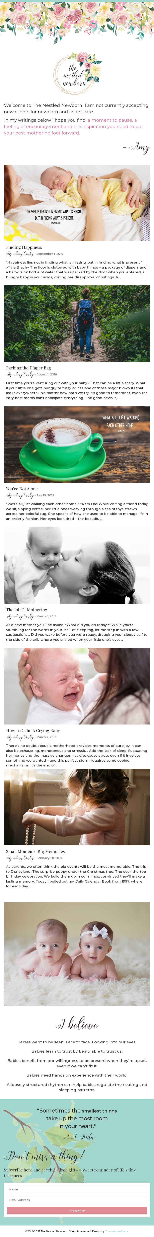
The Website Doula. (117, 1231)
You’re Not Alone (22, 488)
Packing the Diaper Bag (28, 367)
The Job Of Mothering (26, 609)
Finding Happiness (24, 247)
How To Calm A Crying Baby (33, 730)
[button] (77, 1210)
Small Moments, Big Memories (35, 851)
